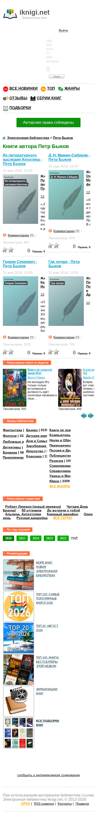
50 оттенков (31, 510)
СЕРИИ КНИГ (49, 98)
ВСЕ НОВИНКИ (23, 88)
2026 (8, 538)
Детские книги (38, 436)
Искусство (35, 451)
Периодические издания (69, 445)
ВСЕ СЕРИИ (62, 518)
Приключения (14, 457)
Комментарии (18, 235)
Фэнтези (10, 436)
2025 (22, 538)
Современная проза (65, 466)
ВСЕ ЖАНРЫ (59, 486)
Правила (82, 803)
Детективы (12, 447)
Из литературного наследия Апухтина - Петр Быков (22, 159)
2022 (63, 538)
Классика (34, 456)
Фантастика (12, 430)
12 (42, 196)
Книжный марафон (62, 514)
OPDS (25, 803)
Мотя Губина (36, 377)
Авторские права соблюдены (48, 122)
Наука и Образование (67, 440)
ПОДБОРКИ (20, 108)
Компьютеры (60, 435)
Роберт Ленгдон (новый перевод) (33, 506)
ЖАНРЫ (72, 88)
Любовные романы (19, 441)
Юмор (54, 481)
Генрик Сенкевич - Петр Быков (20, 264)
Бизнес (32, 430)
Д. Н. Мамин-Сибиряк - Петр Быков (69, 157)
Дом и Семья (37, 441)
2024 (35, 538)
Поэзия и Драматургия (68, 450)
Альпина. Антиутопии (23, 514)
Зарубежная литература (46, 446)
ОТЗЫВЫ (18, 98)
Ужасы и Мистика (64, 476)
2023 (49, 538)
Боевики (10, 452)
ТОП (51, 88)
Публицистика (61, 455)
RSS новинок (44, 803)
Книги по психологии (67, 430)
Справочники (60, 471)
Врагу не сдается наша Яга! (40, 371)
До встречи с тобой (63, 510)
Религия (56, 461)
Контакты (65, 803)
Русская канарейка (32, 518)
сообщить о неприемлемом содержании (48, 775)
